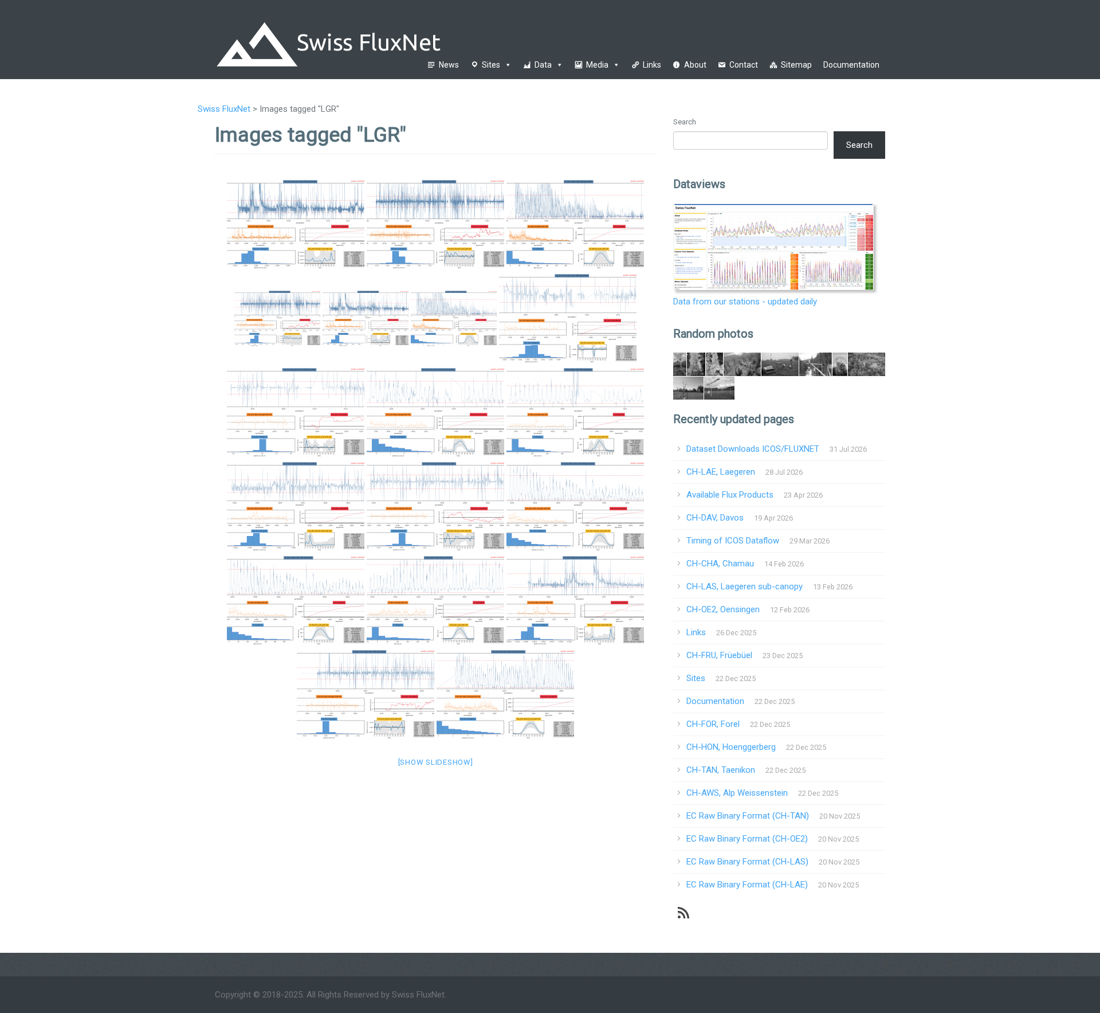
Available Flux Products (729, 495)
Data (543, 64)
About (695, 64)
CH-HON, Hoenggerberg (731, 747)
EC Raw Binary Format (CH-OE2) (747, 839)
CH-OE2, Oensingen (723, 609)
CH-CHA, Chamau (720, 563)
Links (652, 64)
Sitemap (796, 64)
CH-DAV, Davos (715, 518)
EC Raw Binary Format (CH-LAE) (747, 884)
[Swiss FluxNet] (388, 39)
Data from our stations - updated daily (745, 301)
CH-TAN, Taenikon (720, 770)
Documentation (851, 64)
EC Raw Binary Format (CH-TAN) (747, 816)
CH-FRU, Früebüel (719, 655)
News (449, 64)
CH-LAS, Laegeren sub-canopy (744, 586)
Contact (743, 64)
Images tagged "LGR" (310, 135)
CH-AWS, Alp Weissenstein (737, 793)
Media (597, 64)
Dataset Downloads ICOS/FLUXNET (752, 449)
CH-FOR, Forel (713, 724)
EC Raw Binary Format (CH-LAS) (747, 861)
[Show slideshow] (435, 762)
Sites (491, 64)
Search (684, 122)
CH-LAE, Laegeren (720, 472)
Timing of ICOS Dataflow (732, 540)
